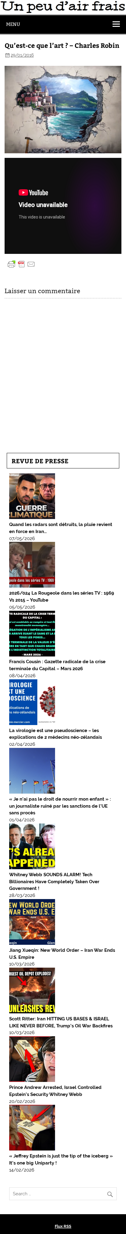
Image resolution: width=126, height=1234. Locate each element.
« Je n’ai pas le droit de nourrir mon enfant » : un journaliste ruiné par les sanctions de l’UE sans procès (60, 806)
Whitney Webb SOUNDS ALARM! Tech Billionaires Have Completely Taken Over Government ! (54, 881)
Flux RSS (63, 1226)
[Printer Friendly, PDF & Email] (21, 263)
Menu (13, 24)
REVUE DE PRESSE (40, 461)
